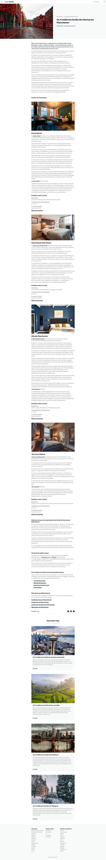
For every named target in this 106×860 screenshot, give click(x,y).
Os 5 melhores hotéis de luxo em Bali (46, 705)
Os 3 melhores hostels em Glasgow (45, 806)
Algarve (62, 837)
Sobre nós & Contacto (37, 830)
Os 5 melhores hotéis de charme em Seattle (48, 657)
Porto (61, 835)
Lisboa (62, 830)
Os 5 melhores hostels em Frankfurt (45, 755)
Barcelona (63, 843)
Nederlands (34, 843)
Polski (33, 841)
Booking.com (46, 557)
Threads (48, 835)
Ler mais (35, 668)
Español (33, 837)
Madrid (62, 841)
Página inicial (60, 16)
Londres (62, 838)
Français (33, 838)
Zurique (62, 844)
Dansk (33, 848)
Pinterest (48, 837)
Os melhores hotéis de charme (71, 16)
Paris (61, 840)
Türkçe (33, 844)
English (33, 835)
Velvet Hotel (36, 136)
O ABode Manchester (38, 339)
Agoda (54, 557)
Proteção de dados (36, 832)
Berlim (62, 833)
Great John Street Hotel (40, 245)
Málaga (62, 848)
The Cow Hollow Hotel (38, 457)
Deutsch (33, 833)
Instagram (48, 830)
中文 (32, 851)
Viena (61, 851)
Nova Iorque (63, 832)
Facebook (48, 832)
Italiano (33, 840)
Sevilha (62, 846)
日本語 (33, 849)
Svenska (33, 846)
